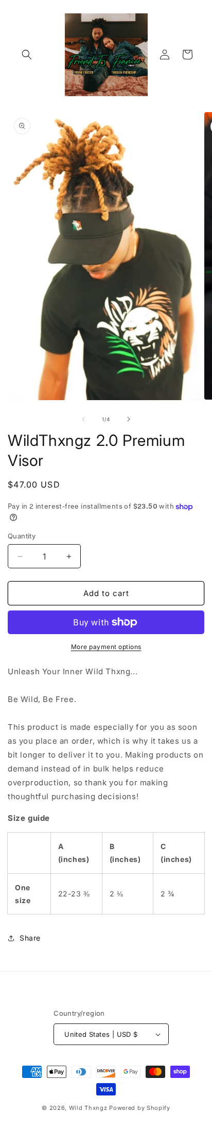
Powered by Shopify (139, 1107)
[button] (26, 54)
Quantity (22, 536)
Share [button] (30, 937)
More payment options (106, 647)
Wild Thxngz (88, 1107)
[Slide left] (83, 419)
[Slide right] (128, 419)
